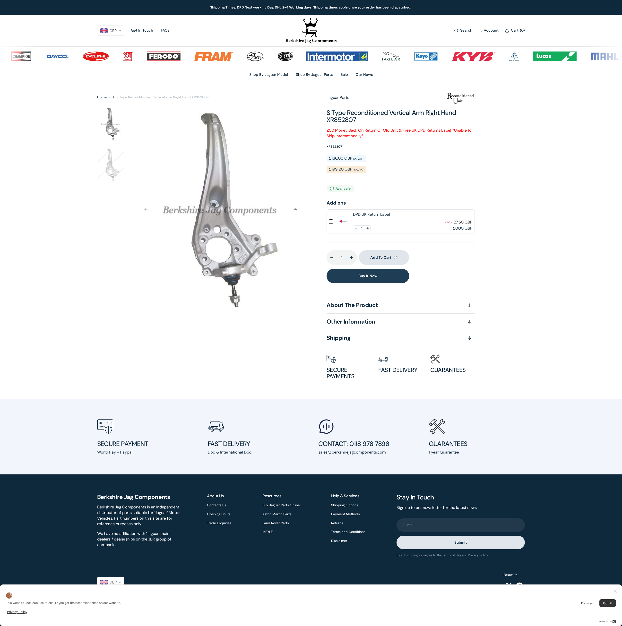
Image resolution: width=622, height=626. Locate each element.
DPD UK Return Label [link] (371, 214)
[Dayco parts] (45, 56)
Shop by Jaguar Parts (314, 74)
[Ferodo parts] (151, 56)
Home (102, 97)
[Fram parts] (201, 56)
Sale (344, 74)
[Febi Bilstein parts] (115, 56)
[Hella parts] (273, 56)
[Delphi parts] (84, 56)
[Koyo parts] (414, 56)
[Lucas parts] (542, 56)
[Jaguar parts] (378, 56)
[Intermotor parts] (325, 56)
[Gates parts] (243, 56)
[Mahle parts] (596, 56)
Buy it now (367, 276)
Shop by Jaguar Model (268, 74)
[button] (488, 30)
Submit (460, 542)
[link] (343, 222)
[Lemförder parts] (502, 56)
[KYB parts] (462, 56)
